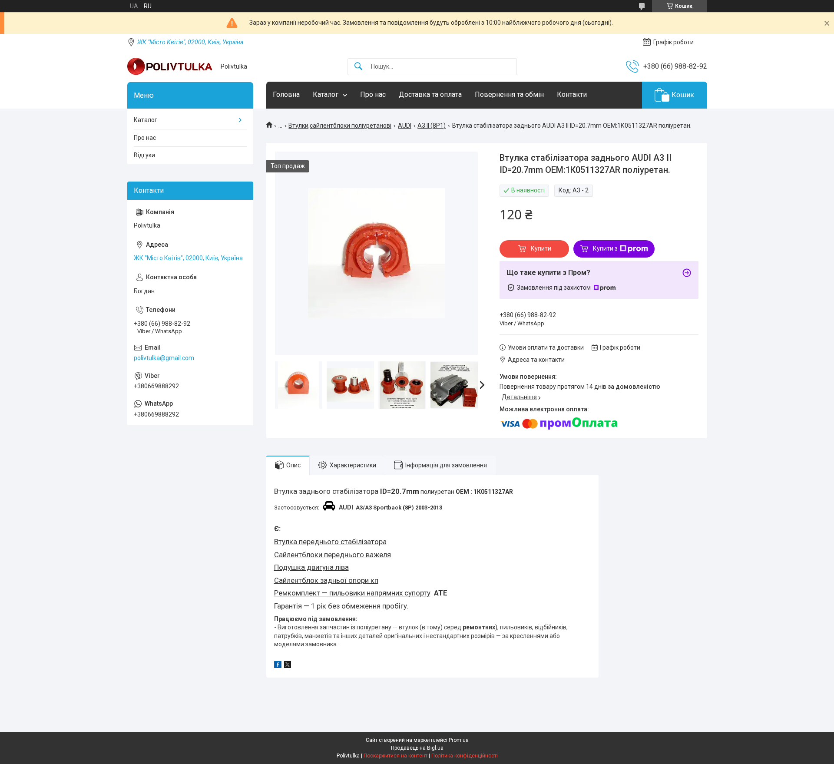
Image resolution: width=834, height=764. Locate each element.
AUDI (404, 125)
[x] (287, 665)
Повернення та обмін (509, 94)
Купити (541, 248)
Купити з (605, 248)
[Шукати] (358, 66)
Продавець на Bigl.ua (417, 748)
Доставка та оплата (430, 94)
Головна (286, 94)
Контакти (572, 94)
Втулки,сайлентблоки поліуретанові (339, 125)
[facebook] (277, 665)
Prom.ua (459, 740)
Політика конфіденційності (464, 756)
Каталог (325, 94)
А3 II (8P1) (431, 125)
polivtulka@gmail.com (164, 357)
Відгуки (144, 155)
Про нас (373, 94)
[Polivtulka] (170, 66)
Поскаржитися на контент (395, 756)
